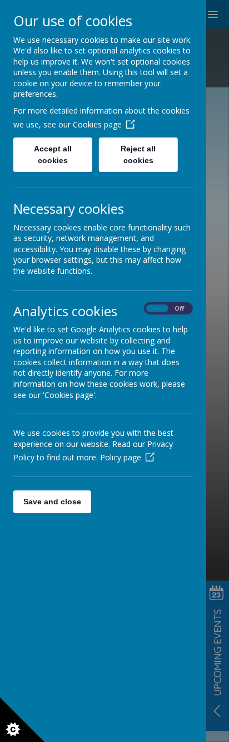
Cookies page (97, 124)
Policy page (120, 457)
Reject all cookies (138, 154)
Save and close (52, 501)
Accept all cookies (53, 154)
